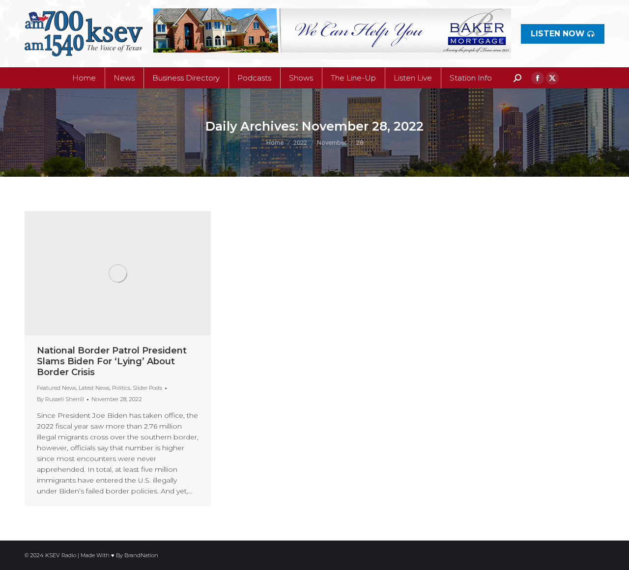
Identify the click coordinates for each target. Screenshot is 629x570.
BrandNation (141, 555)
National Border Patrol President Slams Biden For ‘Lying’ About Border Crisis (112, 361)
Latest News (94, 387)
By (60, 399)
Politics (121, 387)
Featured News (56, 387)
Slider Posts (147, 387)
